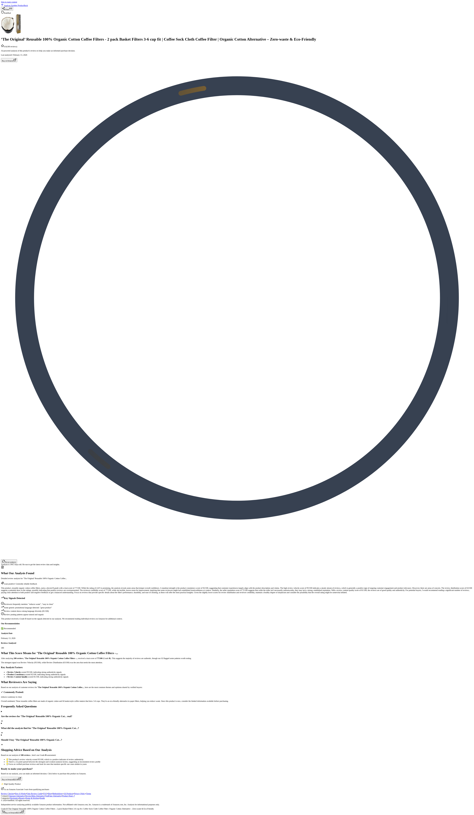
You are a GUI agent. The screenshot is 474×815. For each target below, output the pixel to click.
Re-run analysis (10, 562)
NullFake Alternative (53, 796)
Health (42, 798)
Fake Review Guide (34, 794)
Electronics (14, 798)
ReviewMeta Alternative (34, 796)
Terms (88, 794)
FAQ (45, 794)
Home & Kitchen (32, 798)
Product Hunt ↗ (68, 796)
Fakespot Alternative (17, 796)
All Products (68, 794)
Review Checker (7, 794)
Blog (50, 794)
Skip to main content (9, 2)
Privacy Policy (79, 794)
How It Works (20, 794)
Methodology (57, 794)
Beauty (22, 798)
